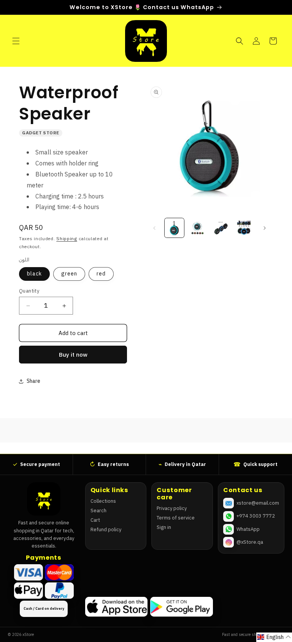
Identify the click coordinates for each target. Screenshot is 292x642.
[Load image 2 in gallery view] (197, 228)
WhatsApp (248, 529)
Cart (95, 520)
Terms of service (176, 517)
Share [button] (33, 381)
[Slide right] (264, 228)
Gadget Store (40, 132)
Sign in (164, 527)
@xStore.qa (249, 542)
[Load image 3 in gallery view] (220, 228)
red (101, 274)
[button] (16, 41)
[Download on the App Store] (116, 607)
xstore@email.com (257, 503)
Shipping (66, 238)
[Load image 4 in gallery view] (244, 228)
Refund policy (105, 529)
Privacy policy (172, 508)
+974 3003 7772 (255, 515)
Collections (103, 501)
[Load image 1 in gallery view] (174, 228)
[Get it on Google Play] (181, 607)
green (69, 274)
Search (98, 510)
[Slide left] (154, 228)
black (34, 274)
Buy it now (73, 355)
